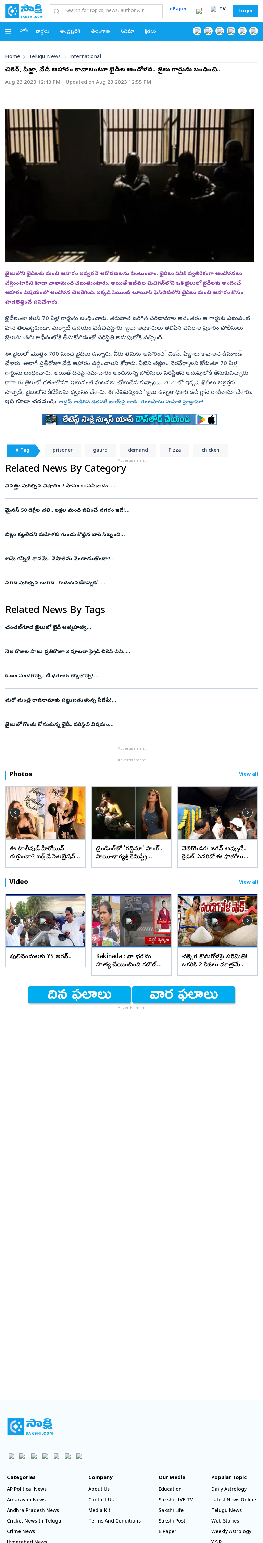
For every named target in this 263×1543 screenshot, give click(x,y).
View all (248, 774)
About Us (99, 1490)
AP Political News (27, 1490)
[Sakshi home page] (30, 1426)
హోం (24, 31)
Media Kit (99, 1511)
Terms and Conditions (114, 1521)
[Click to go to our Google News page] (253, 31)
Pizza (174, 450)
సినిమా (127, 32)
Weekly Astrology (231, 1532)
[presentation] (15, 813)
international (85, 57)
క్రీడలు (150, 32)
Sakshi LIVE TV (176, 1500)
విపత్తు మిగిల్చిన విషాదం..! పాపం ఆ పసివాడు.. (123, 486)
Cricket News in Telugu (34, 1521)
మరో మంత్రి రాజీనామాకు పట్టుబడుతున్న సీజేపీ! (124, 700)
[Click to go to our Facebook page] (197, 31)
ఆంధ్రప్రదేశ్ (70, 32)
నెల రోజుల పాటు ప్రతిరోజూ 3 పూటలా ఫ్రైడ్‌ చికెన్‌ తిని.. (125, 652)
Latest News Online (233, 1500)
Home (12, 57)
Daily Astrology (229, 1490)
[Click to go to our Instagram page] (231, 31)
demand (138, 450)
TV (222, 9)
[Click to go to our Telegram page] (67, 1455)
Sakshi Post (172, 1521)
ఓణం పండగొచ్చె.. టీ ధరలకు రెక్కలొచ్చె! (120, 676)
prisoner (63, 450)
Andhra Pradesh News (33, 1511)
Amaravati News (26, 1500)
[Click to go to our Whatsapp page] (208, 31)
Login (245, 11)
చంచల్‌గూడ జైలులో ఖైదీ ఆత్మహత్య (129, 627)
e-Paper (167, 1532)
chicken (211, 450)
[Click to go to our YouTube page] (242, 31)
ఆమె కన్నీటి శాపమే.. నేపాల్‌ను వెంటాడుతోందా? (123, 559)
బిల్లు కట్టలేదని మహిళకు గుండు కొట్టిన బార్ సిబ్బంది (126, 535)
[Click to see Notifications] (199, 11)
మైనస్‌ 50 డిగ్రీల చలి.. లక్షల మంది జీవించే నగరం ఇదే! (127, 510)
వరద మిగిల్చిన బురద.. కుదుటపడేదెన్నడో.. (129, 583)
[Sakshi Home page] (24, 10)
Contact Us (101, 1500)
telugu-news (45, 57)
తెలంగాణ (100, 32)
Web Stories (225, 1521)
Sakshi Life (171, 1511)
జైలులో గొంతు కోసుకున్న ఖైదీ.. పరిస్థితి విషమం (127, 724)
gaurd (100, 450)
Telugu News (226, 1511)
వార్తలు (42, 32)
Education (170, 1490)
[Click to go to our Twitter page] (219, 31)
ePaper (178, 9)
